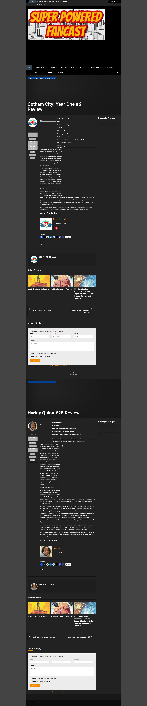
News (73, 67)
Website (76, 333)
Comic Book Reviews (33, 78)
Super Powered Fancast (43, 702)
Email (54, 333)
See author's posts (61, 223)
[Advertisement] (73, 52)
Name (32, 333)
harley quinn (32, 446)
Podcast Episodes (40, 67)
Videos (63, 67)
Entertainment (95, 67)
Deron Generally (33, 128)
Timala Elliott (32, 432)
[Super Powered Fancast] (29, 67)
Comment (33, 340)
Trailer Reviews (47, 72)
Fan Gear (60, 72)
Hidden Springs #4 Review (61, 289)
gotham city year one (32, 142)
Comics (53, 67)
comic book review (32, 134)
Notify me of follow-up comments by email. (44, 353)
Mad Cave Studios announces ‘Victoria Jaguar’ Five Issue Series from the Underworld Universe (84, 293)
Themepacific (31, 703)
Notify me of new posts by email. (40, 356)
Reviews (109, 67)
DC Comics (47, 78)
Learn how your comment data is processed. (58, 365)
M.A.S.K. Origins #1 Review (38, 289)
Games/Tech (82, 67)
